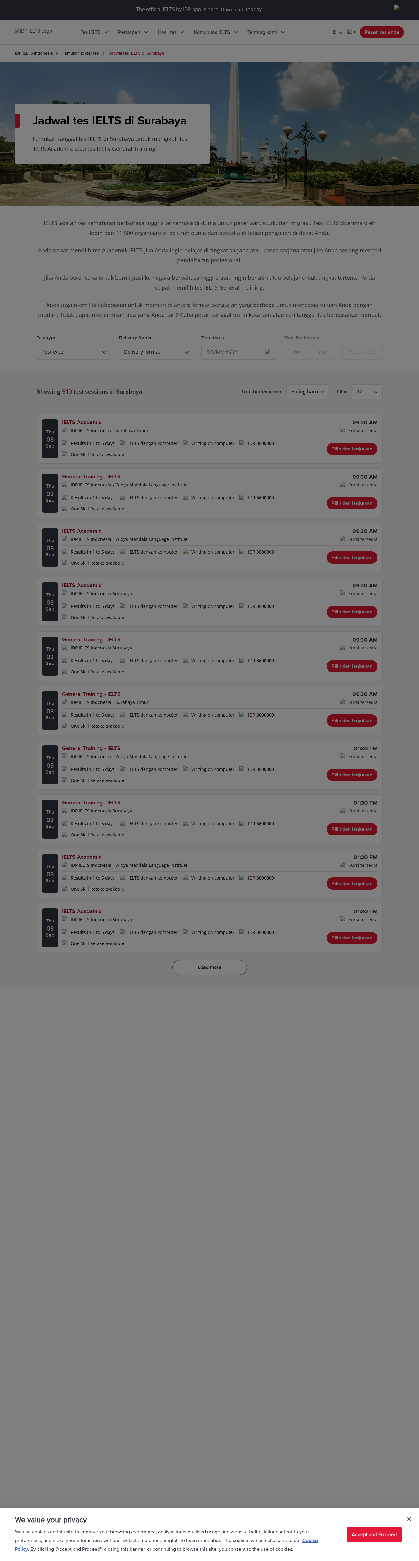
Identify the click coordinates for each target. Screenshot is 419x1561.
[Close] (409, 1519)
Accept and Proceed (374, 1535)
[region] (209, 1534)
